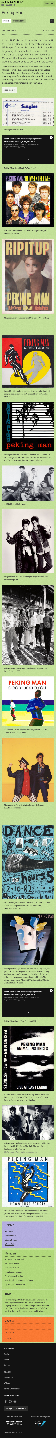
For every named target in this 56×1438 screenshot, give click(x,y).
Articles (7, 1365)
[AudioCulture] (13, 3)
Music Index (9, 1349)
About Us (7, 1372)
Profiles (7, 1354)
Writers (7, 1383)
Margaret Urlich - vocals (14, 1259)
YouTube (15, 1401)
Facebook (52, 21)
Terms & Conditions (12, 1389)
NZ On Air (40, 1423)
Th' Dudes (9, 1231)
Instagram (10, 1401)
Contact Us (8, 1378)
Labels (6, 1360)
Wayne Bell (9, 1244)
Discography (18, 20)
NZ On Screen (14, 1423)
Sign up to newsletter (17, 1408)
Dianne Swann (11, 1240)
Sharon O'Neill (11, 1235)
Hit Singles (9, 1332)
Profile (6, 20)
